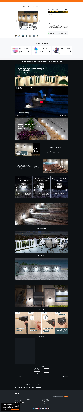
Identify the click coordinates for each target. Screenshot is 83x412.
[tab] (41, 384)
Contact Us (28, 399)
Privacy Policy (8, 407)
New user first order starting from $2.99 (41, 0)
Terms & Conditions (45, 398)
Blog (27, 398)
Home (15, 6)
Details (33, 59)
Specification (39, 59)
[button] (16, 36)
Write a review (65, 376)
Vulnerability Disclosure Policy (46, 401)
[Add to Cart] (28, 52)
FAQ (50, 59)
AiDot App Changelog (30, 397)
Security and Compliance (45, 400)
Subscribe (66, 396)
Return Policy (44, 397)
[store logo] (18, 3)
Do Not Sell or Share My (45, 403)
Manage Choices (6, 409)
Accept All (14, 409)
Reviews (45, 59)
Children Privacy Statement (46, 399)
